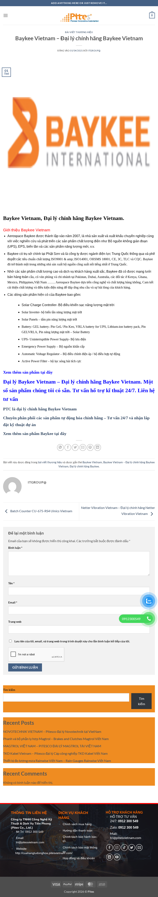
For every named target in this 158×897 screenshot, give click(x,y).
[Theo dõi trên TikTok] (124, 847)
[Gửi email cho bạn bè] (82, 447)
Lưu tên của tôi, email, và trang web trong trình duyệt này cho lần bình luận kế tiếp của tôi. (72, 641)
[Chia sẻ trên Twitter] (75, 447)
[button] (5, 15)
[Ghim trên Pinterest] (90, 447)
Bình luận (15, 547)
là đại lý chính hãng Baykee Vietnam (44, 409)
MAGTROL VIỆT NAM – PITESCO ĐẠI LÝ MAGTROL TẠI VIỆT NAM (52, 746)
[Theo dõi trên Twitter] (131, 847)
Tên (11, 583)
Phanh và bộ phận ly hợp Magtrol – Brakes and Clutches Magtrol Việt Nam (56, 739)
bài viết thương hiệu (79, 32)
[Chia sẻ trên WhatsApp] (60, 447)
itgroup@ (94, 50)
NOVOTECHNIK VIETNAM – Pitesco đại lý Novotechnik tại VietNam (52, 731)
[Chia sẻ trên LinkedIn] (97, 447)
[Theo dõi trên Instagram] (117, 847)
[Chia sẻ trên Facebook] (67, 447)
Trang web (14, 621)
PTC (7, 409)
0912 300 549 (34, 831)
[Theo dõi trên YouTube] (117, 857)
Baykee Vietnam (92, 462)
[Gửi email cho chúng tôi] (139, 847)
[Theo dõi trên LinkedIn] (109, 857)
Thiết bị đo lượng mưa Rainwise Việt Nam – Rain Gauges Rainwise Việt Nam (57, 761)
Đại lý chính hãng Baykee (84, 466)
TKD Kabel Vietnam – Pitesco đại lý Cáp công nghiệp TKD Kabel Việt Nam (55, 753)
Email (12, 602)
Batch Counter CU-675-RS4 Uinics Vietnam (41, 511)
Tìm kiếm (9, 689)
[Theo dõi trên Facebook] (109, 847)
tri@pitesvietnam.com (30, 842)
